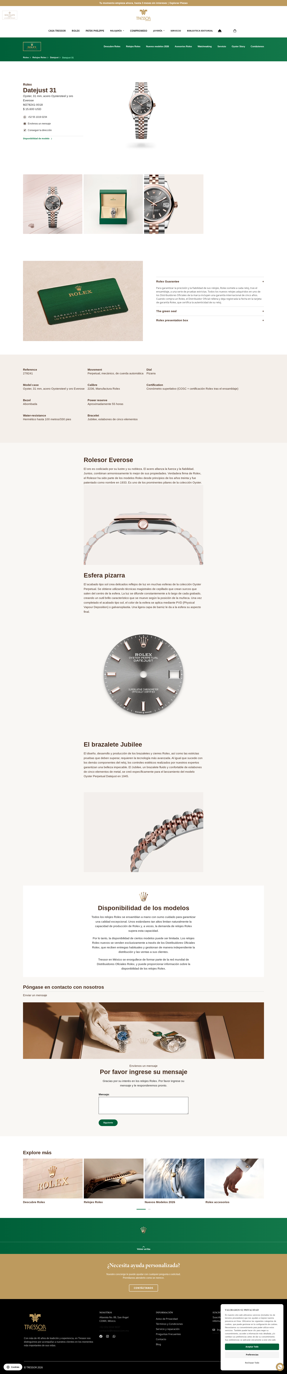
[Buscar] (227, 30)
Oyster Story (238, 46)
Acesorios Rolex (183, 46)
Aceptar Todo (252, 1346)
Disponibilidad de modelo (36, 138)
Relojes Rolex (133, 46)
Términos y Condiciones (169, 1324)
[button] (234, 30)
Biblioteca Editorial (200, 30)
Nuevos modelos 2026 (157, 46)
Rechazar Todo (252, 1362)
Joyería (157, 30)
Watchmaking (205, 46)
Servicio (176, 30)
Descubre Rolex (112, 46)
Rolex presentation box (210, 320)
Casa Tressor (57, 30)
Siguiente (108, 1122)
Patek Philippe (95, 30)
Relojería (116, 30)
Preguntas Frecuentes (168, 1334)
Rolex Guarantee (210, 281)
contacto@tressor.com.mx (114, 1330)
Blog (158, 1344)
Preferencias (252, 1354)
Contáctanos (143, 1288)
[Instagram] (107, 1336)
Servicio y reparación (168, 1329)
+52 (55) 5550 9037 (109, 1327)
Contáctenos (257, 46)
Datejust (54, 57)
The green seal (210, 311)
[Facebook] (100, 1336)
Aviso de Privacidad (167, 1318)
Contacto (161, 1339)
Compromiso (138, 30)
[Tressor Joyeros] (143, 15)
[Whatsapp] (114, 1336)
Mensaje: (104, 1094)
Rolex (76, 30)
